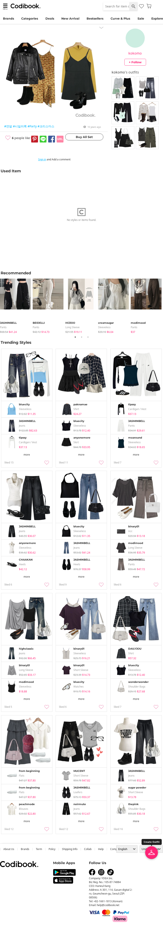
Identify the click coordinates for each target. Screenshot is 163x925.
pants (3, 327)
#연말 (8, 126)
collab (87, 849)
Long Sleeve (72, 327)
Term (39, 849)
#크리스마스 (46, 126)
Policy (52, 849)
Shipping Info (69, 849)
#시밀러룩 (20, 126)
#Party (32, 126)
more (27, 454)
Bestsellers (95, 18)
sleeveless (104, 327)
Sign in (42, 159)
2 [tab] (81, 337)
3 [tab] (88, 337)
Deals (49, 18)
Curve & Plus (120, 18)
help (101, 849)
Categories (29, 18)
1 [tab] (75, 337)
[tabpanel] (16, 305)
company (115, 849)
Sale (141, 18)
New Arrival (70, 18)
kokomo (135, 53)
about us (8, 849)
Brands (8, 18)
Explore (157, 18)
